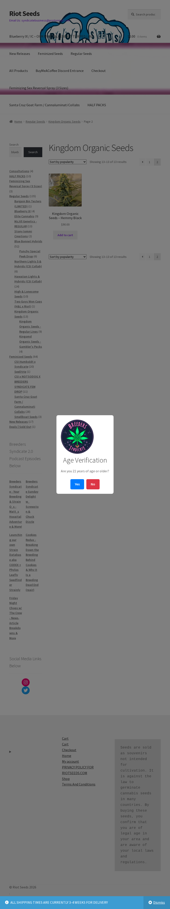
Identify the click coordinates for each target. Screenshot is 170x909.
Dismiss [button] (159, 902)
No (93, 484)
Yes (77, 484)
